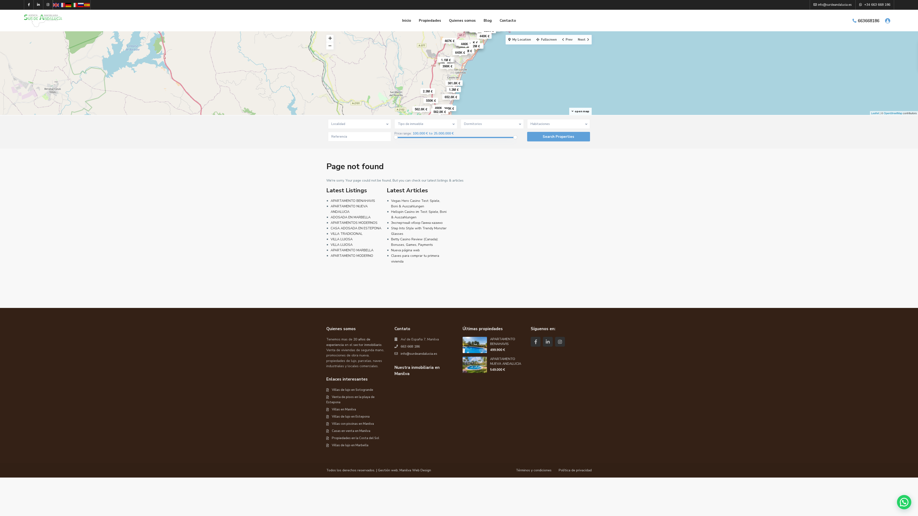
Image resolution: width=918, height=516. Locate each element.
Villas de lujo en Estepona (351, 416)
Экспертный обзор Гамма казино (417, 222)
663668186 (868, 21)
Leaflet (875, 113)
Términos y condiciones (534, 470)
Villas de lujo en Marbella (350, 445)
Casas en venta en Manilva (351, 431)
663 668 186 (410, 346)
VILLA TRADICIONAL (346, 233)
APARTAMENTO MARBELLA (352, 250)
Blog (488, 20)
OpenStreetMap (893, 113)
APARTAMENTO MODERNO (352, 255)
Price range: (403, 133)
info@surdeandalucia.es (419, 353)
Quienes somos (462, 20)
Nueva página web (405, 250)
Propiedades (430, 20)
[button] (904, 502)
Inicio (406, 20)
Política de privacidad (575, 470)
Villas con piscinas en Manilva (353, 424)
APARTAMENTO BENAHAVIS (353, 201)
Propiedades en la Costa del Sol (355, 438)
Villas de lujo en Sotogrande (352, 390)
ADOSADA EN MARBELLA (351, 217)
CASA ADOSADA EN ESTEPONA (356, 228)
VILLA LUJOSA (342, 239)
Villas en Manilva (344, 409)
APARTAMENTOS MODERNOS (354, 222)
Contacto (508, 20)
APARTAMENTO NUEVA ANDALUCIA (505, 361)
